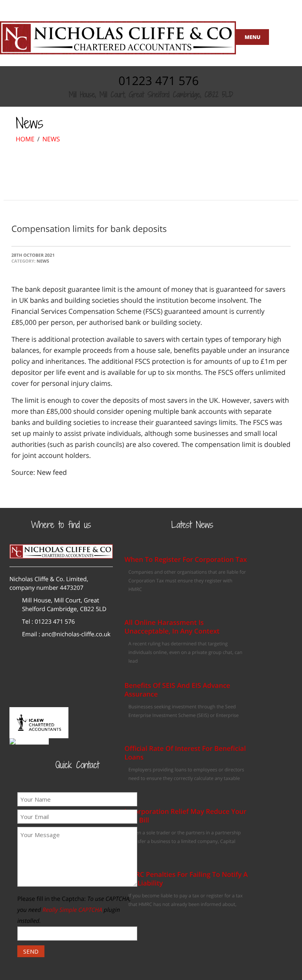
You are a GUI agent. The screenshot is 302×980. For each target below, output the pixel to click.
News (51, 139)
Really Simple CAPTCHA (72, 910)
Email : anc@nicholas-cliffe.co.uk (66, 634)
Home (25, 139)
